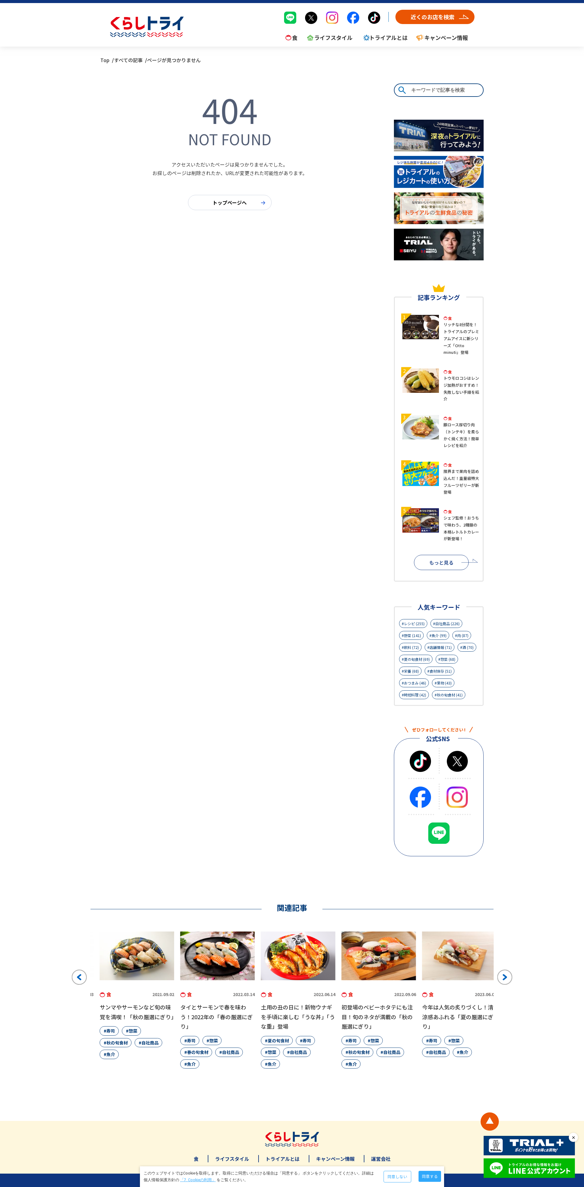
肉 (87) (462, 635)
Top (104, 60)
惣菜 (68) (447, 659)
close (573, 1137)
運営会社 (381, 1158)
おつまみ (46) (415, 682)
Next (505, 977)
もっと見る (441, 562)
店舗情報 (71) (440, 647)
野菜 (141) (412, 635)
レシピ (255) (414, 623)
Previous (79, 977)
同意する (430, 1176)
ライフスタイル (232, 1158)
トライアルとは (283, 1158)
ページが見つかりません (174, 60)
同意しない (397, 1176)
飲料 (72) (411, 647)
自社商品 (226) (447, 623)
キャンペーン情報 (335, 1158)
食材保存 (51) (440, 671)
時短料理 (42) (415, 694)
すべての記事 (128, 60)
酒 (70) (468, 647)
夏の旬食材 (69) (417, 659)
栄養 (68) (411, 671)
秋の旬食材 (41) (450, 694)
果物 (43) (444, 682)
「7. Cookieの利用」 (198, 1180)
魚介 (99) (439, 635)
